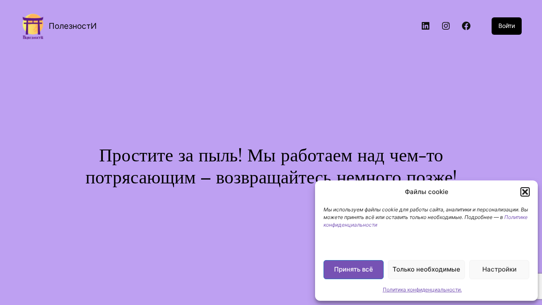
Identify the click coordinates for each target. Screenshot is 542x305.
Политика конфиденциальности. (422, 289)
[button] (525, 192)
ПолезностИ (73, 25)
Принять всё (353, 269)
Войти (506, 25)
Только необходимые (426, 269)
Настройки (499, 269)
